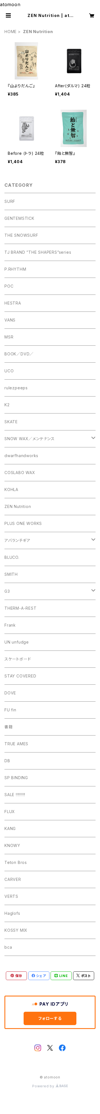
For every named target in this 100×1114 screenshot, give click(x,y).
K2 (7, 404)
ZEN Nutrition (17, 506)
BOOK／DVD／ (19, 354)
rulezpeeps (16, 387)
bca (8, 947)
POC (8, 286)
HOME (10, 31)
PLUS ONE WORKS (23, 523)
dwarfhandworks (21, 455)
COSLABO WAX (19, 472)
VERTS (11, 896)
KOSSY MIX (16, 930)
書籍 (8, 726)
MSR (8, 337)
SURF (9, 201)
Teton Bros (15, 862)
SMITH (11, 574)
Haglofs (12, 913)
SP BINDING (16, 777)
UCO (9, 370)
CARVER (12, 879)
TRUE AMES (16, 743)
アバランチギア (17, 540)
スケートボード (17, 659)
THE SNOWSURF (21, 235)
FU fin (10, 709)
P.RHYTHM (15, 269)
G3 (7, 591)
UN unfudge (16, 642)
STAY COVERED (20, 676)
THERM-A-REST (20, 608)
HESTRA (12, 303)
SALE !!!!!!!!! (14, 794)
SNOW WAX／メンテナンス (29, 438)
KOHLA (11, 489)
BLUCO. (11, 557)
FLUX (9, 811)
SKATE (11, 421)
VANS (10, 320)
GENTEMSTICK (19, 218)
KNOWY (12, 845)
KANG (10, 828)
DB (7, 760)
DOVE (10, 693)
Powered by (44, 1086)
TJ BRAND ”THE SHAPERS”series (37, 252)
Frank (10, 625)
